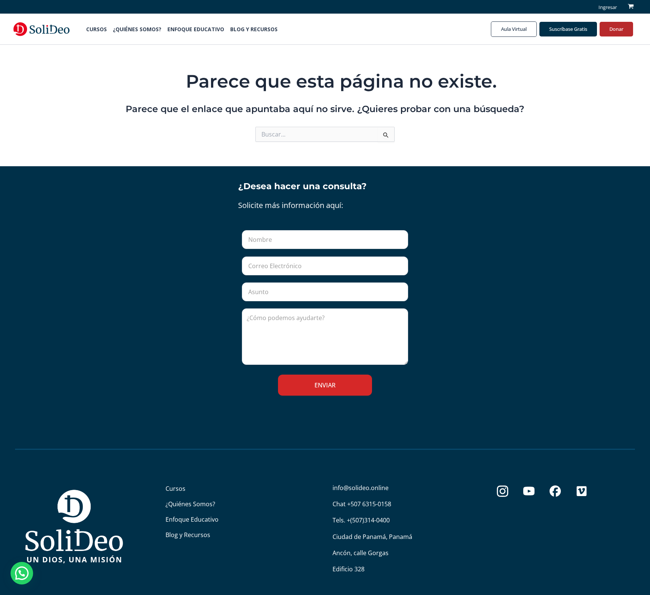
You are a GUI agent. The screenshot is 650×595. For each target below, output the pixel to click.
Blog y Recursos (254, 29)
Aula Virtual (514, 29)
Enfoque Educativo (195, 29)
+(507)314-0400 (368, 520)
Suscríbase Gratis (568, 29)
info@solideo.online (361, 488)
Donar (616, 29)
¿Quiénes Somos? (137, 29)
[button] (291, 29)
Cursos (96, 29)
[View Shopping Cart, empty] (630, 7)
